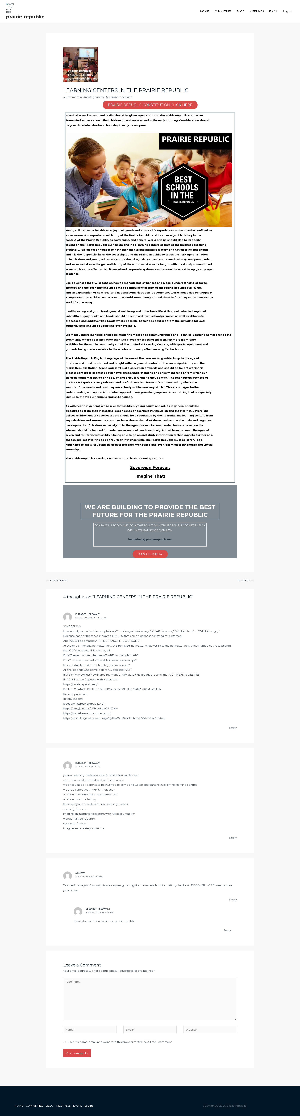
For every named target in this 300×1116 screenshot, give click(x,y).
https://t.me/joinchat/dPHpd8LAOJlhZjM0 (90, 708)
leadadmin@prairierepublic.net (83, 703)
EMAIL (273, 11)
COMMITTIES (222, 11)
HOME (204, 11)
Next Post (246, 580)
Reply (233, 727)
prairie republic (25, 17)
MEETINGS (257, 11)
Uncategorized (93, 97)
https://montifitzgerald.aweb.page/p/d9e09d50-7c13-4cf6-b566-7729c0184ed (114, 718)
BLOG (240, 11)
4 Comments (72, 97)
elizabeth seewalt (87, 614)
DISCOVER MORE (202, 885)
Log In (287, 11)
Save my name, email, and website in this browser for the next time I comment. (120, 1042)
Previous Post (56, 580)
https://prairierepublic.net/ (80, 684)
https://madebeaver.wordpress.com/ (87, 713)
